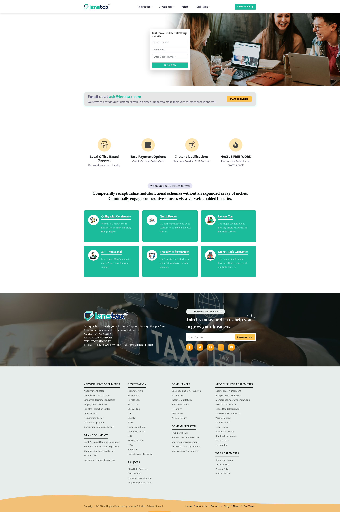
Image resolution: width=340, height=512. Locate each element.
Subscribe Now (244, 337)
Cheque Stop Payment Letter (99, 450)
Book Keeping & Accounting (186, 390)
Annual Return (179, 417)
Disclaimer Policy (224, 459)
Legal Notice (221, 426)
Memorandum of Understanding (232, 399)
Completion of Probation (97, 395)
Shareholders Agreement (185, 441)
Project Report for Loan (140, 482)
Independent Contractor (228, 395)
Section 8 (132, 449)
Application (202, 6)
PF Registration (136, 440)
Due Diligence (135, 473)
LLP (129, 413)
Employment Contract (95, 404)
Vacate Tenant (223, 417)
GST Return (178, 395)
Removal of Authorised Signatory (101, 446)
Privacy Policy (222, 468)
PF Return (177, 408)
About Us (201, 506)
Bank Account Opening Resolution (102, 441)
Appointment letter (94, 390)
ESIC (130, 435)
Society (131, 417)
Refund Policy (222, 473)
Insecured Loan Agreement (186, 446)
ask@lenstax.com (125, 96)
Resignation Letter (93, 417)
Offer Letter (90, 413)
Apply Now (170, 65)
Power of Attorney (225, 431)
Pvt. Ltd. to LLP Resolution (185, 437)
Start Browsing (239, 99)
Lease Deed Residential (227, 408)
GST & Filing (134, 408)
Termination (221, 444)
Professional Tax (136, 426)
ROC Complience (180, 404)
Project (184, 6)
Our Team (248, 506)
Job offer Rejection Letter (97, 408)
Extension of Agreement (228, 390)
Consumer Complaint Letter (98, 426)
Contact (215, 506)
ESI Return (177, 413)
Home (188, 506)
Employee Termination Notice (99, 399)
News (236, 506)
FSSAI (131, 444)
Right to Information (226, 435)
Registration (144, 6)
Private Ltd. (134, 399)
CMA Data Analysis (137, 468)
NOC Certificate (180, 432)
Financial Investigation (140, 477)
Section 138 (90, 455)
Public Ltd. (133, 404)
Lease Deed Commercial (228, 413)
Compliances (165, 6)
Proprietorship (135, 390)
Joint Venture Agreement (185, 450)
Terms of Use (222, 464)
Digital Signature (136, 431)
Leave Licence (222, 422)
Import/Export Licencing (140, 453)
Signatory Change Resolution (99, 459)
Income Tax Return (182, 399)
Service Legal (222, 440)
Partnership (134, 395)
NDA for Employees (94, 422)
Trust (130, 422)
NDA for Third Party (225, 404)
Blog (226, 506)
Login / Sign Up (245, 6)
